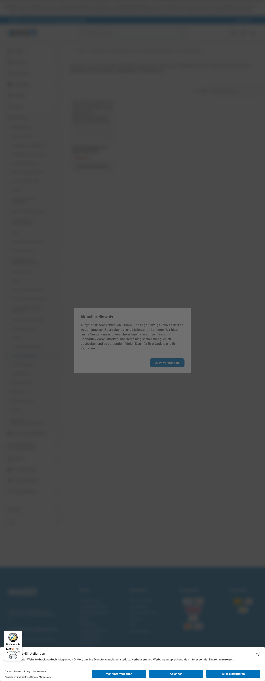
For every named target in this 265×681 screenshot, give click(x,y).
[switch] (13, 656)
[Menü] (19, 633)
